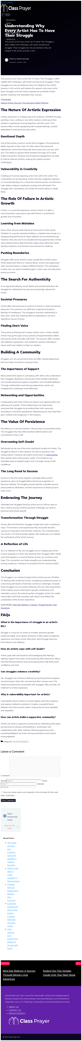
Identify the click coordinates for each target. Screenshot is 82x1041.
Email (44, 781)
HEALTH (8, 23)
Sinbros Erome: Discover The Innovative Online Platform (24, 103)
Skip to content (6, 2)
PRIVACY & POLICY (17, 1013)
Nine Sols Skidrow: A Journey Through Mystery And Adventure (19, 974)
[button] (3, 43)
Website (40, 784)
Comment (5, 775)
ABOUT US (14, 1007)
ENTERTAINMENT (11, 29)
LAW (7, 36)
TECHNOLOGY (10, 20)
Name (3, 781)
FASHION (9, 26)
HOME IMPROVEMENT (13, 33)
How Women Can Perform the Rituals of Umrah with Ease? (12, 939)
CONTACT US (10, 39)
